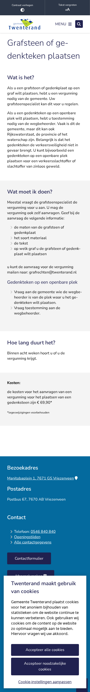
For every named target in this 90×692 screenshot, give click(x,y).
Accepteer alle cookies (45, 649)
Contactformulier (29, 558)
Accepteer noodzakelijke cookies (45, 666)
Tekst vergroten (67, 5)
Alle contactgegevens (32, 542)
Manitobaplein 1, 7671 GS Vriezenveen (40, 478)
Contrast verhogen (22, 5)
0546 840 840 (43, 531)
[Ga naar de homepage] (24, 24)
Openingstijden (27, 537)
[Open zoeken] (79, 24)
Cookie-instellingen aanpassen (45, 681)
